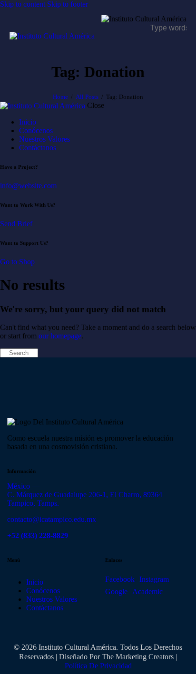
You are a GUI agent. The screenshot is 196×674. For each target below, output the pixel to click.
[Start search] (3, 353)
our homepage (60, 336)
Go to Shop (17, 262)
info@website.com (28, 186)
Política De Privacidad (98, 666)
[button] (180, 48)
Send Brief (16, 224)
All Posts (87, 96)
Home (60, 96)
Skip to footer (67, 4)
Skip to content (22, 4)
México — (23, 486)
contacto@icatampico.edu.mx (51, 519)
